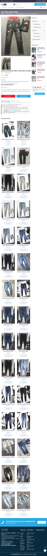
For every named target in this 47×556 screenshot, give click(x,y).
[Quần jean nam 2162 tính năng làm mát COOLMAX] (23, 129)
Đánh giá (13, 101)
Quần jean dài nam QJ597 (8, 298)
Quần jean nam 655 (23, 245)
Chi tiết (8, 170)
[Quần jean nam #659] (8, 368)
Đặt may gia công (23, 96)
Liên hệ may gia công (39, 93)
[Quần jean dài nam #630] (23, 473)
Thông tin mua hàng (5, 101)
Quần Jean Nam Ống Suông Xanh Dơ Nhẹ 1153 (41, 63)
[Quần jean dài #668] (23, 315)
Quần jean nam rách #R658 (23, 404)
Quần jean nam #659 (8, 377)
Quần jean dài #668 (23, 324)
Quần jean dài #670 (8, 324)
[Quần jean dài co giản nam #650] (8, 420)
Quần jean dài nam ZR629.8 (8, 457)
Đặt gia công (23, 170)
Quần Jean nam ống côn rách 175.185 (32, 13)
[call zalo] (45, 550)
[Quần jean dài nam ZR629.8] (8, 447)
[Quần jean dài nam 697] (23, 209)
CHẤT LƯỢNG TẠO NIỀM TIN (41, 1)
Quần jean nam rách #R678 (23, 430)
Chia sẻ (17, 101)
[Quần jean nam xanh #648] (8, 394)
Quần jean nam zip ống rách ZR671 (25, 192)
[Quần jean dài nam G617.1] (23, 447)
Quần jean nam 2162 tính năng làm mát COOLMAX (28, 139)
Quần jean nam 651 (8, 271)
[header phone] (45, 547)
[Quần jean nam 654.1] (23, 288)
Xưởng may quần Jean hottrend (20, 13)
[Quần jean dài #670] (8, 315)
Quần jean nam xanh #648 (8, 404)
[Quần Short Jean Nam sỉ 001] (34, 57)
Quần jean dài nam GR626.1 (23, 510)
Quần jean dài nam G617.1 (23, 457)
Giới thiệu (22, 533)
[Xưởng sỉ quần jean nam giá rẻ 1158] (34, 50)
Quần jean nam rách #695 (8, 165)
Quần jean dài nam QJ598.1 (23, 271)
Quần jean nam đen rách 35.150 (24, 165)
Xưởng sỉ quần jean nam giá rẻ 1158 (41, 48)
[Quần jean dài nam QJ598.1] (23, 262)
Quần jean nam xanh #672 (23, 377)
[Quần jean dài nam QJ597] (8, 288)
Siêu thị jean (3, 13)
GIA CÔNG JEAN (11, 7)
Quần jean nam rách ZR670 (8, 218)
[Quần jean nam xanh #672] (23, 368)
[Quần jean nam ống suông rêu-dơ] (34, 79)
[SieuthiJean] (5, 4)
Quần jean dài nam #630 (23, 483)
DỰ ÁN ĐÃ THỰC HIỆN (20, 7)
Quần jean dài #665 (8, 351)
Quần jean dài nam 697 (23, 218)
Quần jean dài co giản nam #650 (9, 430)
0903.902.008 (12, 110)
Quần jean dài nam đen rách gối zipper (11, 192)
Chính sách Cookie (30, 549)
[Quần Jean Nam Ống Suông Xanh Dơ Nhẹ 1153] (34, 64)
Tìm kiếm (43, 7)
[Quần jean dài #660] (23, 341)
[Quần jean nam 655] (23, 235)
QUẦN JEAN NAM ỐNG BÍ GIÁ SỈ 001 (9, 139)
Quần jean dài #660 (23, 351)
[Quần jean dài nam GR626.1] (23, 500)
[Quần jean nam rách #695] (8, 156)
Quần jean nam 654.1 (23, 298)
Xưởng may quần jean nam (10, 13)
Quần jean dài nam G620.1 (8, 510)
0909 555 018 (41, 522)
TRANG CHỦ (4, 7)
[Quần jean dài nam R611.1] (8, 473)
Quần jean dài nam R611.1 (8, 483)
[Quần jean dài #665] (8, 341)
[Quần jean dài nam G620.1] (8, 500)
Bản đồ (21, 536)
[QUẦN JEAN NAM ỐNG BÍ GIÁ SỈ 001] (8, 129)
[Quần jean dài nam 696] (8, 235)
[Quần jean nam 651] (8, 262)
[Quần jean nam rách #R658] (23, 394)
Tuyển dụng (22, 540)
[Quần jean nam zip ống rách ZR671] (23, 182)
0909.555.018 (8, 96)
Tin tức (21, 538)
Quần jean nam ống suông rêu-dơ (41, 77)
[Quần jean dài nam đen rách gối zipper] (8, 182)
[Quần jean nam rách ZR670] (8, 209)
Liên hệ (21, 534)
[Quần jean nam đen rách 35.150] (23, 156)
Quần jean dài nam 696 (8, 245)
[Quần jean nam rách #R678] (23, 420)
